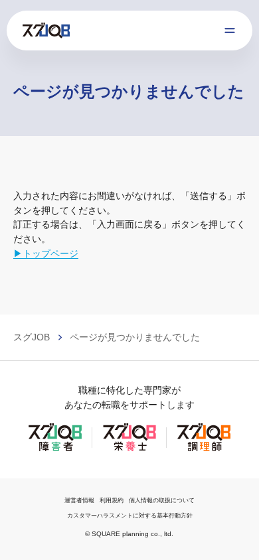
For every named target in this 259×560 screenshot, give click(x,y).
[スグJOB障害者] (55, 450)
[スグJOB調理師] (203, 450)
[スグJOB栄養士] (129, 450)
